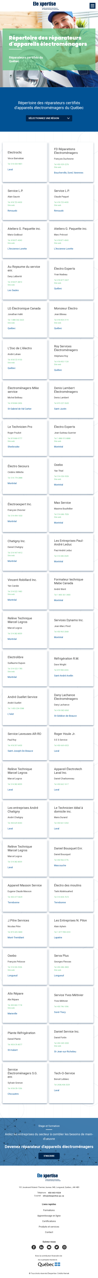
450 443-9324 (54, 1193)
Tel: (15, 164)
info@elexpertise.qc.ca (53, 1196)
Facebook (34, 1247)
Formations (49, 1210)
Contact (49, 1232)
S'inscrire (49, 1156)
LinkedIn (42, 1247)
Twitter (57, 1247)
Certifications (49, 1221)
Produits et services (49, 1226)
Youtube (49, 1247)
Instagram (64, 1247)
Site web (57, 167)
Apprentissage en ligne (49, 1215)
